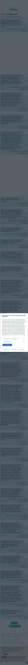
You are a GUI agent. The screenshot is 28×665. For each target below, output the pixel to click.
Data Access (14, 349)
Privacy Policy (21, 349)
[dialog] (14, 332)
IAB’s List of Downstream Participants (15, 334)
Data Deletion (6, 349)
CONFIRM (7, 344)
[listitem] (14, 338)
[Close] (25, 315)
